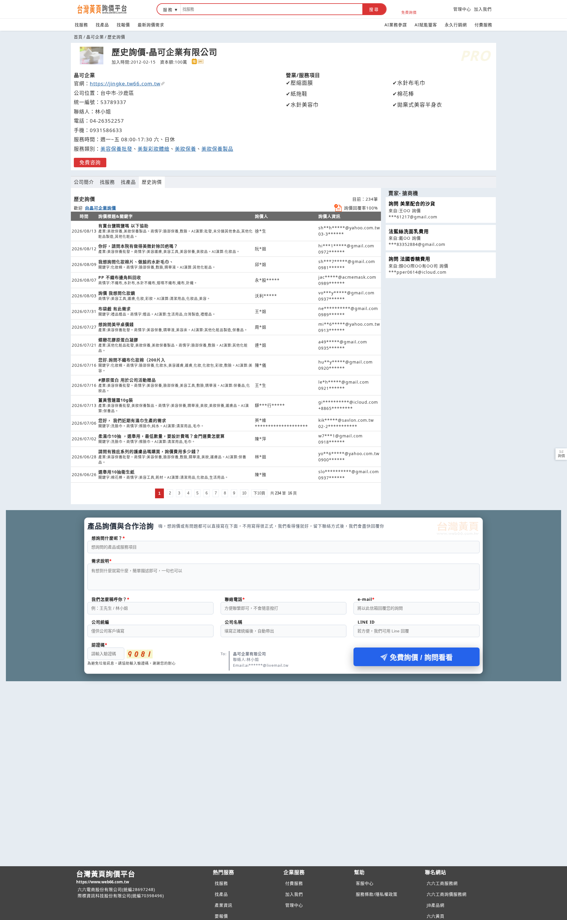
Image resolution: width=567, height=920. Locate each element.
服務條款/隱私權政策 (376, 894)
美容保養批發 (116, 148)
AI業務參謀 (395, 24)
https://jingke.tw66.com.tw (125, 83)
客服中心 (365, 883)
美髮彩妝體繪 (154, 148)
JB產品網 (435, 905)
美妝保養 (185, 148)
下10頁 (259, 493)
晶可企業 (95, 37)
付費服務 (483, 24)
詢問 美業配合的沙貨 (412, 203)
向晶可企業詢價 (100, 208)
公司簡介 (84, 182)
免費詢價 (409, 12)
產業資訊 (223, 905)
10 (244, 493)
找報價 (123, 24)
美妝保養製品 (217, 148)
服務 (168, 9)
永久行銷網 (456, 24)
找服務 (81, 24)
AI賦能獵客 (426, 24)
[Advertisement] (283, 725)
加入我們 (483, 9)
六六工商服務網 (442, 883)
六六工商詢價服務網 (447, 894)
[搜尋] (271, 9)
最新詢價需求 (151, 24)
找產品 (102, 24)
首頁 (78, 37)
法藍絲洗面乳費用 (409, 231)
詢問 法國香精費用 (409, 259)
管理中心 (462, 9)
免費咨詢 (90, 162)
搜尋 (374, 9)
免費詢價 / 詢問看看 (421, 657)
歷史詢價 (152, 182)
